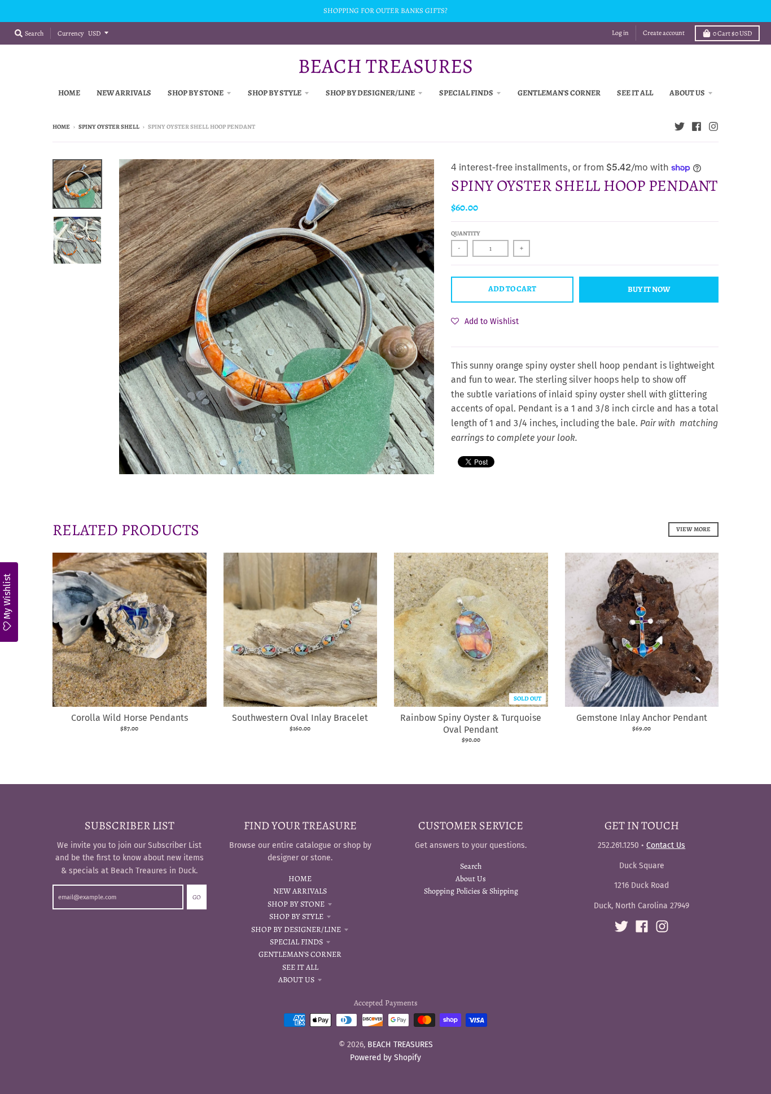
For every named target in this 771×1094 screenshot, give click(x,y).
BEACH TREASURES (385, 66)
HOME (300, 878)
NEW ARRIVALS (300, 891)
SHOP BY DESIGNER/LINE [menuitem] (370, 92)
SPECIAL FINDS (296, 942)
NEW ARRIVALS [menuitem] (124, 92)
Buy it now (649, 289)
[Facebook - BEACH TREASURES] (696, 126)
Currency (71, 33)
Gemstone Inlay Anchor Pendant (641, 717)
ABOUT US (296, 979)
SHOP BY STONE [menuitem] (196, 92)
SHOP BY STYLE (296, 916)
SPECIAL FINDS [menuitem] (466, 92)
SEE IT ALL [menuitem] (635, 92)
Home (61, 126)
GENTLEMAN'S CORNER (300, 954)
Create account (664, 32)
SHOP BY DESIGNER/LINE (296, 929)
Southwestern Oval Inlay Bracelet (300, 717)
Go (196, 897)
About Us (470, 878)
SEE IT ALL (300, 967)
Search (470, 866)
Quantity (465, 233)
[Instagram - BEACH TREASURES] (713, 126)
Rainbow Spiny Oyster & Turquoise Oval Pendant (470, 723)
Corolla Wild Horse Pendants (129, 717)
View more (693, 529)
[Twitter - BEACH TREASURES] (679, 126)
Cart (732, 33)
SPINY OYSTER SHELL (108, 126)
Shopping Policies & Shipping (471, 891)
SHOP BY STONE (296, 904)
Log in (620, 32)
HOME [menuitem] (69, 92)
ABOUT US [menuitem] (687, 92)
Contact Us (665, 845)
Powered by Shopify (385, 1057)
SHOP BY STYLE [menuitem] (274, 92)
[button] (485, 321)
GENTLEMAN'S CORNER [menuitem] (559, 92)
